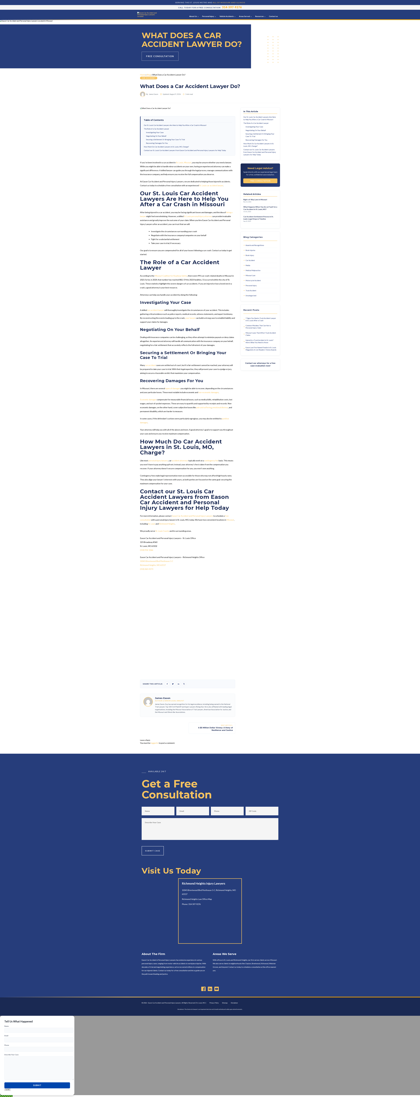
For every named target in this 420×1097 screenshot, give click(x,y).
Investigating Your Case (155, 132)
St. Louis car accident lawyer (211, 185)
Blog (149, 74)
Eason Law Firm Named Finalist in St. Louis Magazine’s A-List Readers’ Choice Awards (261, 348)
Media (248, 265)
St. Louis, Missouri (183, 162)
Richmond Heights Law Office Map (197, 899)
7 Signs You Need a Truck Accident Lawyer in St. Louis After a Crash (261, 319)
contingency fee (211, 460)
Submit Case (152, 851)
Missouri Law (250, 275)
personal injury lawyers (158, 460)
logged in (154, 743)
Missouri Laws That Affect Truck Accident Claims (261, 334)
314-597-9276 (232, 7)
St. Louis (151, 524)
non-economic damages (208, 392)
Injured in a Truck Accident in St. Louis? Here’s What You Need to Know (259, 341)
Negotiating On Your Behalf (156, 136)
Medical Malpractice (253, 270)
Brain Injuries (250, 250)
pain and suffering (204, 407)
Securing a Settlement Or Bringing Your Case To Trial (165, 140)
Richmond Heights (167, 524)
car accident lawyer (155, 310)
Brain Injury (250, 255)
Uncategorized (251, 296)
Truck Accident (251, 290)
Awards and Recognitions (255, 245)
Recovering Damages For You (157, 143)
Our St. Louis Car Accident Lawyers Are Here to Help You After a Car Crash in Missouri (175, 125)
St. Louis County (162, 531)
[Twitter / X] (173, 684)
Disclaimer (234, 1003)
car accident (150, 365)
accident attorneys (180, 460)
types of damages (172, 388)
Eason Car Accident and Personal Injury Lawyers (192, 516)
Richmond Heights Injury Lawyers (203, 883)
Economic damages (148, 399)
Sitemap (225, 1003)
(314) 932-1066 (146, 550)
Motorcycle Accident (253, 280)
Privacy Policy (214, 1003)
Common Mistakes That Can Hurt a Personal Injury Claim (258, 327)
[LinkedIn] (178, 684)
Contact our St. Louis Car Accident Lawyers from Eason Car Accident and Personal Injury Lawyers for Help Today (185, 150)
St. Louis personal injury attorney (198, 216)
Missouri (230, 520)
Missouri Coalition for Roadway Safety (171, 276)
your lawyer (190, 318)
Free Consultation (160, 56)
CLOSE (7, 1089)
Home (142, 74)
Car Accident (149, 78)
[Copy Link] (184, 684)
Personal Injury (251, 285)
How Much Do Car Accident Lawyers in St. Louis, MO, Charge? (166, 147)
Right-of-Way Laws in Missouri (255, 200)
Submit (37, 1085)
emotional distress (220, 407)
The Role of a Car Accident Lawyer (156, 129)
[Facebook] (167, 684)
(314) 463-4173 (146, 569)
